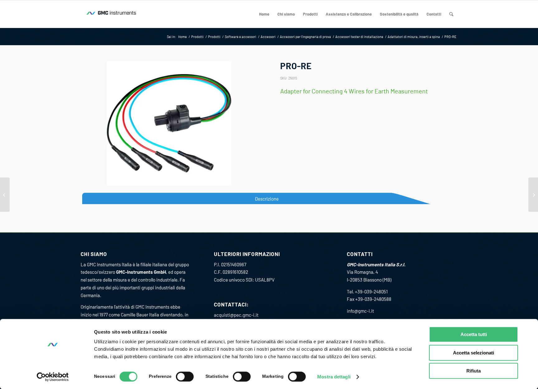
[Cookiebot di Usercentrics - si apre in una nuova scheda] (53, 377)
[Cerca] (451, 14)
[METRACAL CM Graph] (5, 195)
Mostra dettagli (334, 376)
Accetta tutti (473, 334)
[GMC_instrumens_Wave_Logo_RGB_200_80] (112, 14)
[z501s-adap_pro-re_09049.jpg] (169, 123)
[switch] (185, 377)
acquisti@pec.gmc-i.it (236, 315)
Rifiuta (473, 370)
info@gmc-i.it (360, 311)
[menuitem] (264, 14)
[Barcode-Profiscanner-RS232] (533, 195)
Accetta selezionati (473, 352)
